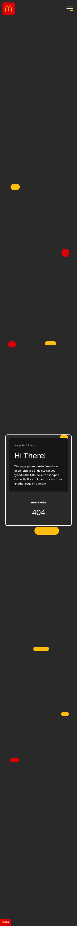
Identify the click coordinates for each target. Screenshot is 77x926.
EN (3, 922)
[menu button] (69, 9)
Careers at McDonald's (8, 8)
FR (7, 922)
